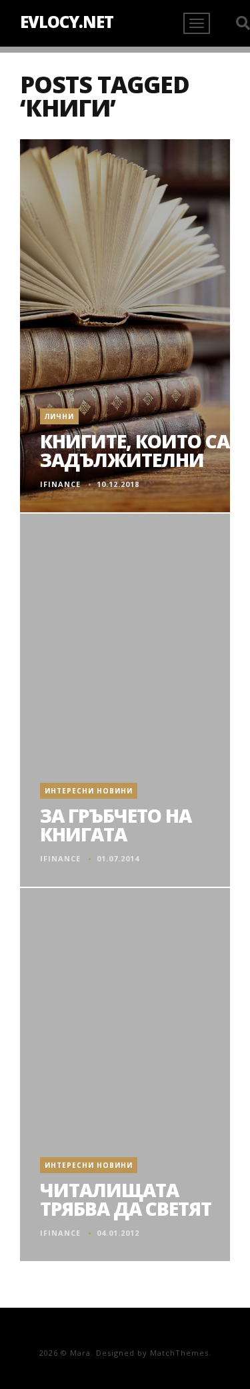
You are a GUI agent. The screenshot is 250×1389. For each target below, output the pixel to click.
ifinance (60, 484)
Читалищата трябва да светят (125, 1199)
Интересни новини (89, 790)
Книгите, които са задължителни (134, 450)
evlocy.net (66, 22)
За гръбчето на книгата (115, 825)
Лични (59, 416)
